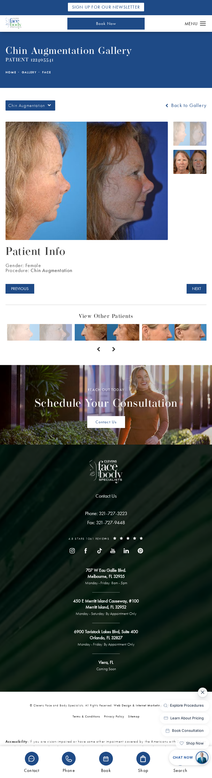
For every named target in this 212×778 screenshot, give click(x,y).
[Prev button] (98, 349)
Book (106, 770)
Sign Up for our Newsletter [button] (106, 7)
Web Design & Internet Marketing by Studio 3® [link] (148, 705)
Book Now (106, 23)
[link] (106, 513)
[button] (203, 24)
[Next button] (113, 349)
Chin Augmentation (51, 270)
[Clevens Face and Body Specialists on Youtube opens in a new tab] (113, 550)
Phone (69, 770)
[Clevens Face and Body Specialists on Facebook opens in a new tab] (85, 550)
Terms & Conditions (86, 716)
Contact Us (106, 422)
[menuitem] (72, 550)
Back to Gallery (188, 105)
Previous (20, 288)
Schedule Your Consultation (106, 398)
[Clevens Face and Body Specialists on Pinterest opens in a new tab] (140, 550)
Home (11, 72)
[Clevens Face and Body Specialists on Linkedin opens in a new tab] (126, 550)
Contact (31, 770)
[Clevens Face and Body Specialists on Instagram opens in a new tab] (72, 550)
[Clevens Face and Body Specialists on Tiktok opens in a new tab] (99, 550)
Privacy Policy (114, 716)
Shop (143, 770)
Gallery (29, 72)
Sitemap (134, 716)
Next (196, 288)
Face (46, 72)
